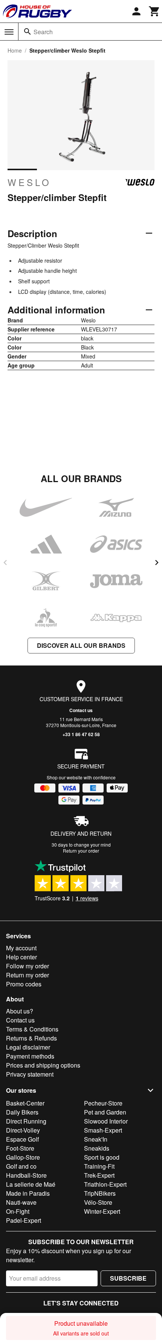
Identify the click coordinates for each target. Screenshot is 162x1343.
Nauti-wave (21, 1202)
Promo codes (23, 984)
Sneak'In (95, 1139)
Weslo (29, 182)
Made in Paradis (28, 1193)
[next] (156, 562)
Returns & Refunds (31, 1038)
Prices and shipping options (43, 1065)
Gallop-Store (23, 1157)
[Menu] (9, 32)
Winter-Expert (102, 1211)
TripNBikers (100, 1193)
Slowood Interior (106, 1121)
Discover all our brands (81, 645)
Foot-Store (20, 1148)
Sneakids (96, 1148)
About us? (19, 1011)
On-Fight (17, 1211)
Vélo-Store (98, 1202)
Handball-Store (26, 1175)
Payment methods (30, 1056)
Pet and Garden (105, 1112)
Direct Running (26, 1121)
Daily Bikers (22, 1112)
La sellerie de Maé (30, 1184)
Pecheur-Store (103, 1103)
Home (15, 50)
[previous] (5, 562)
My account (21, 948)
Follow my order (27, 966)
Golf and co (21, 1166)
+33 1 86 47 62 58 (81, 734)
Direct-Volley (23, 1130)
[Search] (27, 31)
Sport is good (101, 1157)
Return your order (81, 850)
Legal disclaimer (28, 1047)
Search (43, 31)
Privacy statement (29, 1074)
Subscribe (128, 1278)
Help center (21, 957)
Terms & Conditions (32, 1029)
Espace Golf (22, 1139)
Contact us (81, 710)
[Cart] (154, 11)
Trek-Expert (99, 1175)
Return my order (27, 975)
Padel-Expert (23, 1220)
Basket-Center (25, 1103)
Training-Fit (99, 1166)
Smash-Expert (103, 1130)
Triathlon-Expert (105, 1184)
